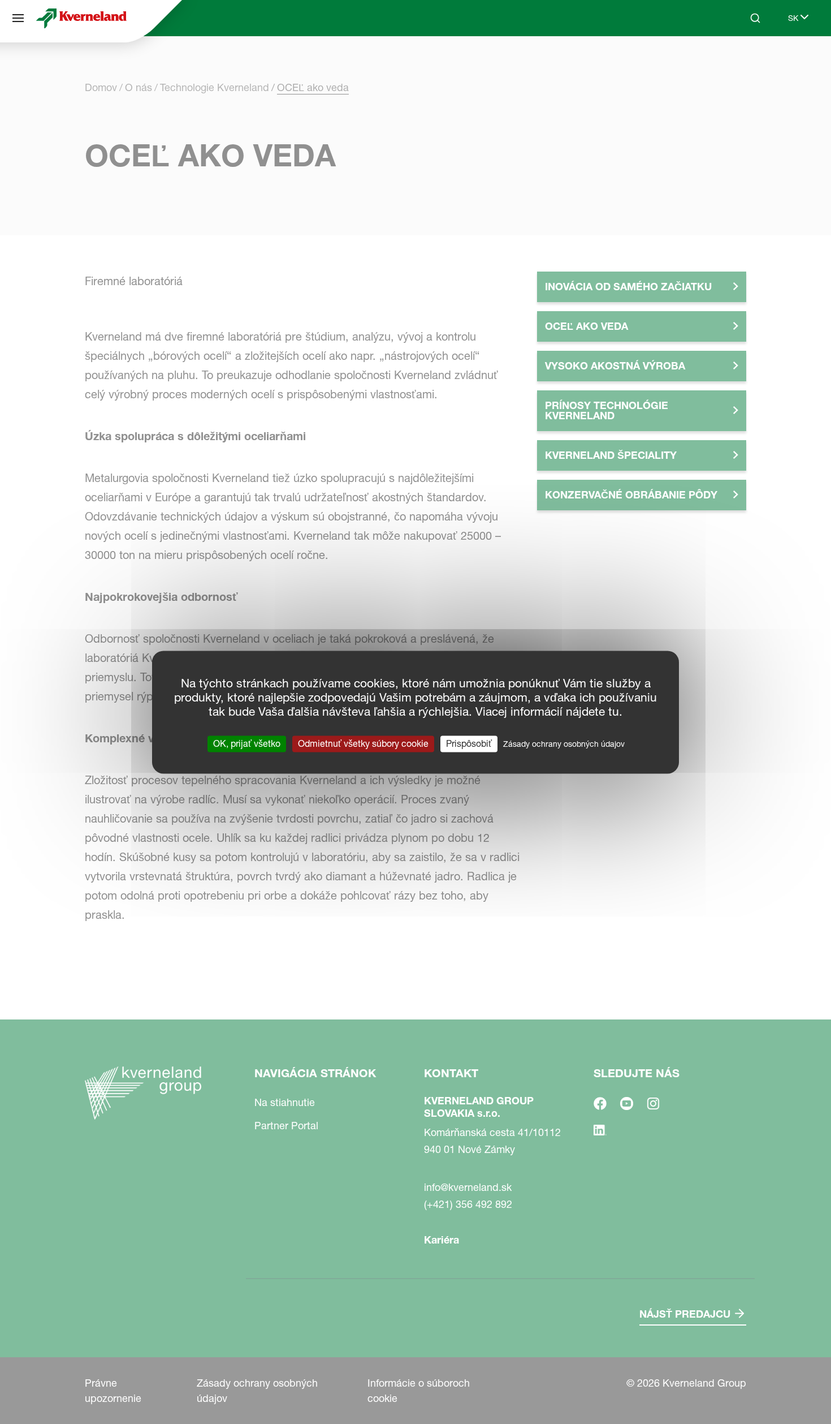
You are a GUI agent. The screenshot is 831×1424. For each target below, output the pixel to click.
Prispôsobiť (469, 743)
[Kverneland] (81, 18)
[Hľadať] (747, 61)
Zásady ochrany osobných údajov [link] (564, 744)
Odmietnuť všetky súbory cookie (363, 743)
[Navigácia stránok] (18, 18)
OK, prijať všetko (246, 743)
